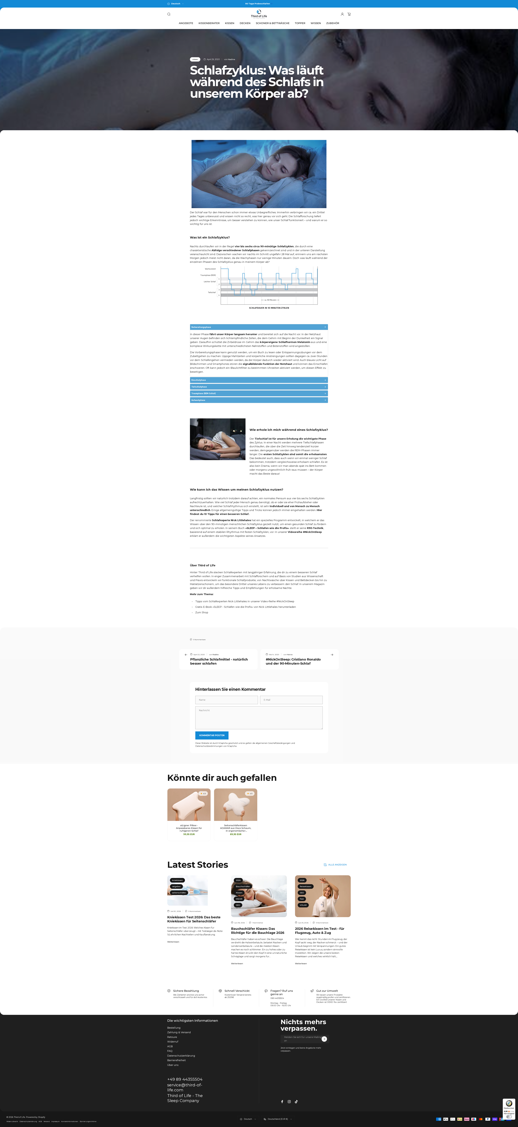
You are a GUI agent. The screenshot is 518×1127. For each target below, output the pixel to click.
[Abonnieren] (324, 1039)
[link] (187, 1098)
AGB (170, 1046)
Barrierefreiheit (176, 1060)
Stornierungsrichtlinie (88, 1121)
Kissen (239, 892)
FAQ (169, 1051)
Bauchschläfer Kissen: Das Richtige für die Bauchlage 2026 (257, 931)
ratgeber (176, 886)
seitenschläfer (179, 892)
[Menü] (513, 1100)
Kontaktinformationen (69, 1121)
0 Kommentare (199, 640)
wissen (195, 59)
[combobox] (175, 4)
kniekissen (177, 880)
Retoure (172, 1037)
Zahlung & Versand (179, 1032)
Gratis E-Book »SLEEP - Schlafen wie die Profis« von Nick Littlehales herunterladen (245, 606)
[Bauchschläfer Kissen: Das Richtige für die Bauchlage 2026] (259, 896)
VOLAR (303, 905)
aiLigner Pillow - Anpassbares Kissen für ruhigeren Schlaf (189, 828)
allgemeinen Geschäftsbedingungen (273, 743)
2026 (238, 880)
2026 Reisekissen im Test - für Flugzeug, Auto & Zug (319, 931)
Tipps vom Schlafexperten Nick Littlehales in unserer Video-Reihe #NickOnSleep (244, 601)
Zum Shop (201, 612)
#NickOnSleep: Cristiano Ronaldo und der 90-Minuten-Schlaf (293, 661)
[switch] (509, 1116)
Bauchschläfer (243, 886)
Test (302, 899)
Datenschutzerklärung (181, 1055)
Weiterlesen (173, 942)
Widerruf (172, 1041)
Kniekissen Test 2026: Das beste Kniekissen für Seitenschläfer (193, 919)
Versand (47, 1121)
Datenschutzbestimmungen (209, 746)
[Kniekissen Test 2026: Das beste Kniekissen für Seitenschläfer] (195, 890)
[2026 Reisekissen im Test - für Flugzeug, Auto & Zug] (323, 896)
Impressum (55, 1121)
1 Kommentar (257, 923)
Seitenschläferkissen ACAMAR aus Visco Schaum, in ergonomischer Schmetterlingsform (235, 828)
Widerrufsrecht (12, 1121)
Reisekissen (305, 886)
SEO (238, 905)
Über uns (172, 1065)
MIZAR (239, 899)
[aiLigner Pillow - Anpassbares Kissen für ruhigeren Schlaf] (189, 804)
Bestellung (173, 1027)
